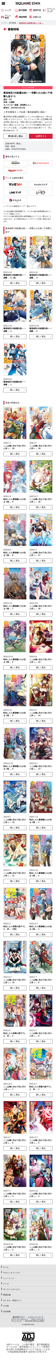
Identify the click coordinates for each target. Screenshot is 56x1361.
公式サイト (41, 136)
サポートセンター (38, 1319)
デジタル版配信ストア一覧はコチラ (21, 206)
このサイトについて (35, 1317)
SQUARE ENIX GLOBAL (34, 1321)
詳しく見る (15, 283)
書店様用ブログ (19, 1317)
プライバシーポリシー (19, 1319)
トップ (3, 23)
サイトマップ (17, 1321)
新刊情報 (12, 23)
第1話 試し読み (15, 136)
